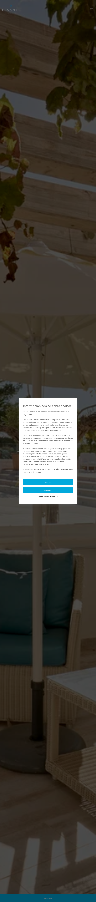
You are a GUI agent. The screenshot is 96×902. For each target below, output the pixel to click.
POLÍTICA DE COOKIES (63, 469)
